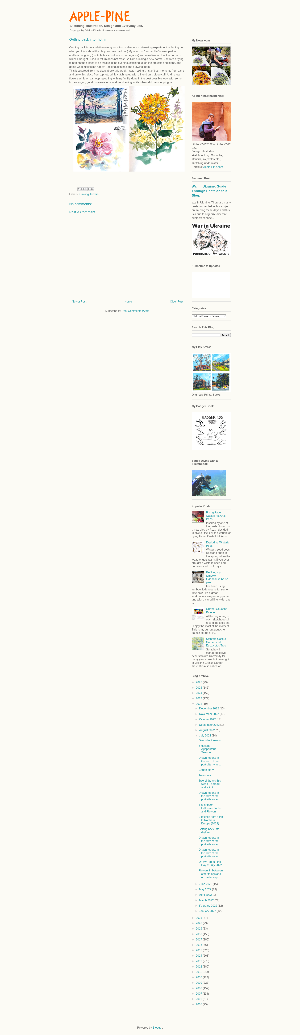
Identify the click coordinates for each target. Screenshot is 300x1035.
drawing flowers (88, 194)
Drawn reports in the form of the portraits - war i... (210, 761)
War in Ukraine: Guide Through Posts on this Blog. (209, 191)
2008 (199, 988)
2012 (199, 966)
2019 (199, 928)
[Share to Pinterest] (92, 189)
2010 (199, 977)
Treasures (205, 775)
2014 (199, 955)
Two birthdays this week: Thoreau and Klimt (210, 784)
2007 (199, 993)
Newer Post (79, 301)
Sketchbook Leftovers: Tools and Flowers (209, 808)
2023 (199, 698)
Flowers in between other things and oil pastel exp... (211, 874)
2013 (199, 961)
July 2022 (205, 735)
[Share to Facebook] (89, 189)
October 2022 (207, 719)
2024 (199, 693)
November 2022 (209, 714)
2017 (199, 939)
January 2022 (208, 911)
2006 (199, 999)
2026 (199, 682)
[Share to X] (86, 189)
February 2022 (208, 905)
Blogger (157, 1027)
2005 (199, 1004)
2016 (199, 944)
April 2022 (205, 894)
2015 (199, 950)
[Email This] (79, 189)
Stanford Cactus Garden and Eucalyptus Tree (216, 642)
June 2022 (206, 884)
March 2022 (206, 900)
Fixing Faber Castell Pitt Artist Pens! (216, 516)
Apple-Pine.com (213, 166)
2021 (199, 917)
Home (128, 301)
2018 (199, 934)
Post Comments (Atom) (136, 310)
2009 (199, 982)
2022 (199, 703)
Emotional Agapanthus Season (207, 749)
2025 (199, 687)
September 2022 (209, 724)
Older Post (176, 301)
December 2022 (209, 708)
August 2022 (207, 730)
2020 (199, 923)
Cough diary (206, 769)
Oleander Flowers (210, 740)
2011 (199, 971)
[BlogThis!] (82, 189)
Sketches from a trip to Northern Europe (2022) (211, 820)
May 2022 (205, 889)
